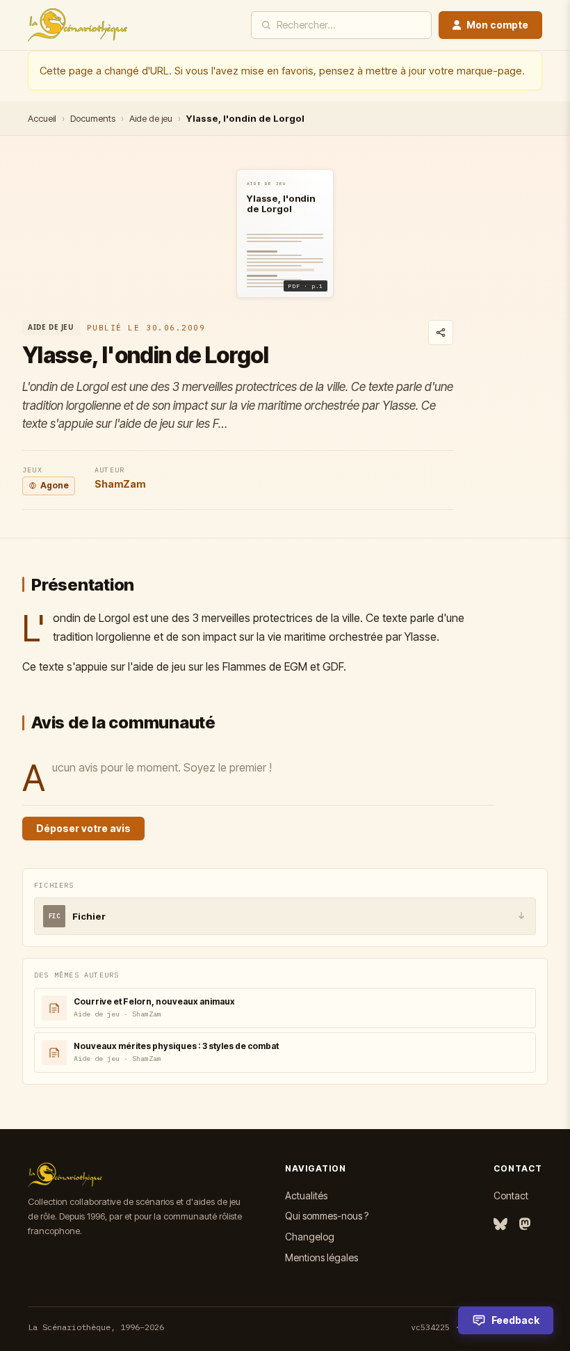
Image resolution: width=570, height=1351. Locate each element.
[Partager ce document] (440, 332)
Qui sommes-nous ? (326, 1216)
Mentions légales (321, 1257)
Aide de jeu (150, 118)
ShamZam (120, 484)
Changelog (309, 1236)
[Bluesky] (500, 1225)
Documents (92, 118)
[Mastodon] (525, 1225)
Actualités (306, 1195)
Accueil (42, 118)
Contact (511, 1195)
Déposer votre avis (83, 828)
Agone (54, 485)
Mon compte (497, 25)
